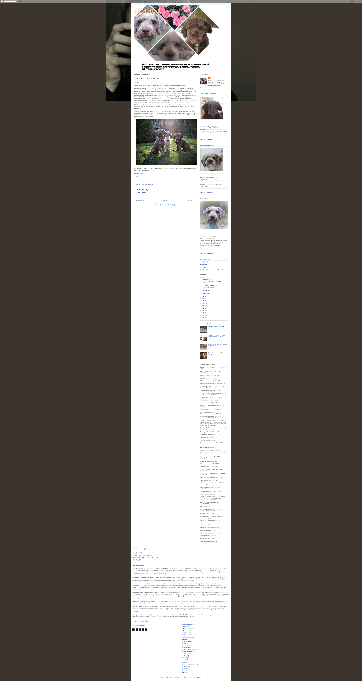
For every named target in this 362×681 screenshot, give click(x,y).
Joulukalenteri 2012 (187, 637)
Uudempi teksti (140, 200)
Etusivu (165, 200)
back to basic (186, 635)
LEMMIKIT (148, 11)
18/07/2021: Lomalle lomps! (210, 285)
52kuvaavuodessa (187, 624)
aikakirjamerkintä (187, 628)
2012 (203, 315)
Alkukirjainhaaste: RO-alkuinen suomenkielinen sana (216, 327)
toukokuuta (206, 290)
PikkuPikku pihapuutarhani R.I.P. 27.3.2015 (212, 270)
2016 (203, 305)
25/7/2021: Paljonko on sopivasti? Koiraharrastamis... (212, 282)
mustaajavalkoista (187, 651)
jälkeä (184, 639)
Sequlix (212, 78)
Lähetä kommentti (141, 192)
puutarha (184, 666)
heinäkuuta (206, 279)
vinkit (183, 672)
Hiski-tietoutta (203, 264)
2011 (203, 317)
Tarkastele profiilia (205, 88)
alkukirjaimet (185, 631)
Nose (146, 184)
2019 (203, 298)
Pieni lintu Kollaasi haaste (189, 664)
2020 (203, 296)
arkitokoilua (185, 633)
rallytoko (150, 184)
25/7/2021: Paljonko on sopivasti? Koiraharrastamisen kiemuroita (217, 336)
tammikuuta (206, 293)
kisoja (184, 643)
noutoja (184, 660)
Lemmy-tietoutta (204, 262)
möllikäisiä (185, 653)
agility (142, 184)
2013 (203, 313)
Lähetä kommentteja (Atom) (167, 205)
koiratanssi (185, 645)
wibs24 (185, 677)
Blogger (199, 677)
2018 (203, 301)
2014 (203, 310)
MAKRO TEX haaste (188, 649)
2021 (203, 277)
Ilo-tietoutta (203, 267)
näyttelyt (184, 662)
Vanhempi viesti (190, 200)
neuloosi (184, 656)
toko (183, 670)
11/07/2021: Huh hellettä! (209, 287)
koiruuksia (185, 647)
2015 (203, 308)
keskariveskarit (186, 641)
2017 (203, 303)
